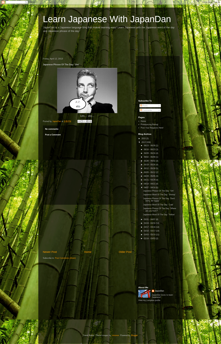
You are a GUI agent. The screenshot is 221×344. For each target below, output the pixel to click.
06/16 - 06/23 (150, 149)
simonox (115, 335)
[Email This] (78, 121)
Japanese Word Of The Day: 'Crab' (158, 205)
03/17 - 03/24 (150, 227)
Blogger (134, 335)
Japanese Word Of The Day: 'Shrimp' (159, 194)
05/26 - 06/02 (150, 161)
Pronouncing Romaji (149, 124)
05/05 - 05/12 (150, 172)
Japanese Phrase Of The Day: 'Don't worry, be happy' (159, 199)
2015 (143, 138)
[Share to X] (84, 121)
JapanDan (159, 291)
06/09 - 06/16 (150, 153)
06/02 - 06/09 (150, 157)
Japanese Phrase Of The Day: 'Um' (158, 191)
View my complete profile (149, 300)
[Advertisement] (96, 45)
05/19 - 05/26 (150, 165)
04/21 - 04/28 (150, 180)
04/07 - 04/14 (150, 187)
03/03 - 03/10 (150, 234)
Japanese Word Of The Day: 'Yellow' (159, 214)
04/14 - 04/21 (150, 184)
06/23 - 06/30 (150, 145)
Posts (145, 106)
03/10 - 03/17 (150, 231)
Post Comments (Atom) (65, 258)
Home (87, 251)
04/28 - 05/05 (150, 176)
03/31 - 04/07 (150, 219)
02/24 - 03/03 (150, 238)
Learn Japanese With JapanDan (107, 19)
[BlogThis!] (81, 121)
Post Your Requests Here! (152, 128)
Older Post (125, 251)
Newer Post (50, 251)
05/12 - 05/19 (150, 168)
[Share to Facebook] (87, 121)
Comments (147, 110)
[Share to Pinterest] (90, 121)
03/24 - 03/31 (150, 223)
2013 (143, 142)
